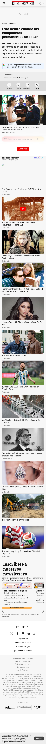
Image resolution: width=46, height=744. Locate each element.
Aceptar (39, 739)
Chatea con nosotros (24, 650)
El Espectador (7, 75)
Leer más (23, 149)
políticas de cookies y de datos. (14, 742)
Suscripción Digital (23, 647)
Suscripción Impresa (23, 643)
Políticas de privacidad (23, 664)
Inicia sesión (8, 602)
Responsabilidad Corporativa (23, 658)
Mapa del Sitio (23, 639)
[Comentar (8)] (28, 85)
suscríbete (19, 602)
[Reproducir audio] (6, 153)
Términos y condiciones (23, 661)
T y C (23, 614)
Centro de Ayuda (23, 667)
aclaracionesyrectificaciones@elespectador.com (23, 688)
